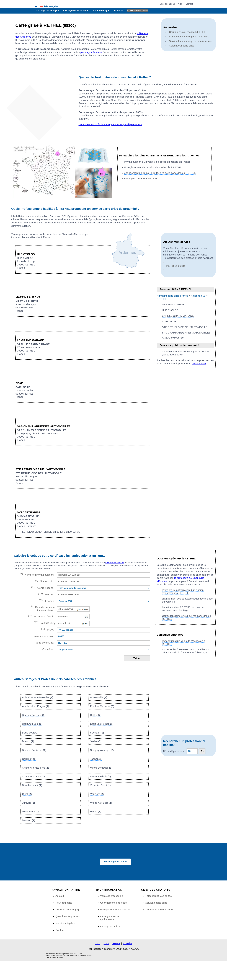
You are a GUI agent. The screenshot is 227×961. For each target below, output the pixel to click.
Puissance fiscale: (41, 616)
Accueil (59, 896)
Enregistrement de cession (115, 909)
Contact (189, 4)
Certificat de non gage (67, 909)
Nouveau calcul (64, 902)
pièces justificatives (91, 52)
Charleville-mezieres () (36, 767)
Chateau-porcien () (33, 776)
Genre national (42, 587)
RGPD (116, 943)
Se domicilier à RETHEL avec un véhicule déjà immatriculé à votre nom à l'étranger (185, 651)
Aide (180, 4)
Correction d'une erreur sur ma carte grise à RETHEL (186, 617)
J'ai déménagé (100, 10)
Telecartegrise (51, 6)
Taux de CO (44, 623)
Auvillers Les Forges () (35, 706)
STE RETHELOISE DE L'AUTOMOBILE (184, 327)
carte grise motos (110, 926)
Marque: (46, 594)
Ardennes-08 (198, 295)
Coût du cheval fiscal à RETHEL (187, 32)
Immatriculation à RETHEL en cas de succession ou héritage (183, 609)
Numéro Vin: (44, 581)
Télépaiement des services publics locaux (185, 351)
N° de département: (174, 751)
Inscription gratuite (175, 266)
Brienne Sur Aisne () (34, 750)
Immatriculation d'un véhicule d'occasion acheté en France (157, 161)
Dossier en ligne (167, 4)
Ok (202, 751)
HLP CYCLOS (170, 310)
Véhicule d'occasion (111, 896)
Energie (46, 600)
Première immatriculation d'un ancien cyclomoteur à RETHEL (183, 591)
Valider (136, 658)
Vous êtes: (48, 649)
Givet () (27, 794)
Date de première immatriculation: (42, 608)
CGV (106, 943)
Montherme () (30, 811)
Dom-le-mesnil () (32, 785)
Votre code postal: (43, 636)
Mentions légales (65, 923)
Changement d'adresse (113, 902)
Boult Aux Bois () (32, 723)
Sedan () (95, 741)
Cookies (127, 943)
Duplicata (118, 10)
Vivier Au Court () (100, 785)
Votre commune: (44, 642)
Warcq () (95, 811)
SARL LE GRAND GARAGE (178, 315)
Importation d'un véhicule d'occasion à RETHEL (183, 642)
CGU (97, 943)
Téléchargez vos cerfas (115, 862)
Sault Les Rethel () (101, 723)
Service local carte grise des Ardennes (190, 41)
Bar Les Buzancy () (33, 715)
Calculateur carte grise (181, 45)
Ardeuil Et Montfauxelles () (37, 697)
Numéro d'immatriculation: (37, 574)
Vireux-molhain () (100, 776)
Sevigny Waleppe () (102, 750)
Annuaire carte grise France (172, 295)
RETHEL (162, 299)
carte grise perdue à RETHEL (141, 178)
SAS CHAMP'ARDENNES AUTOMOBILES (186, 332)
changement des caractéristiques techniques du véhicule (187, 600)
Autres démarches (137, 10)
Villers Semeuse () (101, 767)
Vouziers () (97, 794)
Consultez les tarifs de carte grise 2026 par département (110, 124)
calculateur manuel (114, 562)
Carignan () (29, 759)
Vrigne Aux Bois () (101, 802)
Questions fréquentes (67, 916)
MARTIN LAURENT (173, 304)
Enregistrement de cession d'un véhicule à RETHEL (153, 167)
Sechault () (97, 732)
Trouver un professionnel (159, 909)
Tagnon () (96, 759)
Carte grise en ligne (48, 10)
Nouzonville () (98, 697)
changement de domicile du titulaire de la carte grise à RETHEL (160, 173)
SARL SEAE (169, 321)
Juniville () (28, 802)
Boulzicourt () (30, 732)
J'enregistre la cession (76, 10)
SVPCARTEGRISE (173, 338)
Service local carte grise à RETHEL (189, 36)
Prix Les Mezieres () (102, 706)
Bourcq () (28, 741)
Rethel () (95, 715)
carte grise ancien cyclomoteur (110, 918)
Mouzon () (28, 820)
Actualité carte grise (156, 902)
